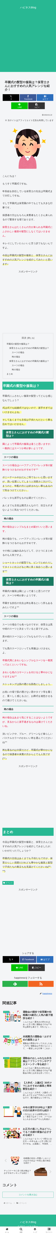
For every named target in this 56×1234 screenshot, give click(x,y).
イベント (9, 883)
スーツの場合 (18, 352)
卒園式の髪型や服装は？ (18, 344)
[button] (36, 105)
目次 (24, 338)
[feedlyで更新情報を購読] (15, 984)
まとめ (10, 374)
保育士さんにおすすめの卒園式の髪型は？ (29, 348)
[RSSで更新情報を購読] (41, 984)
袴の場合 (16, 357)
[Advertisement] (28, 44)
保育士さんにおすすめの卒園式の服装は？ (29, 361)
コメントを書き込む (28, 1194)
